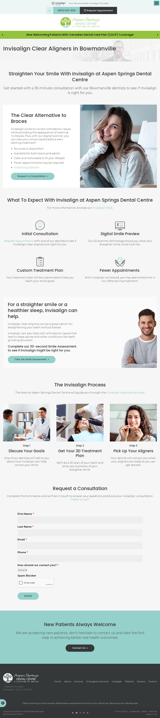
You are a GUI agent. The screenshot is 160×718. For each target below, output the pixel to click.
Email (22, 539)
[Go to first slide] (157, 35)
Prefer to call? (80, 499)
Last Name (26, 526)
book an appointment (72, 703)
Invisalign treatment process (125, 392)
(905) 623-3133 (67, 10)
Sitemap (153, 711)
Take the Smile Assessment (30, 359)
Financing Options (26, 167)
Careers (141, 681)
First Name (26, 513)
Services (78, 681)
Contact (152, 681)
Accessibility (134, 711)
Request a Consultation (32, 176)
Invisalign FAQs (102, 207)
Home (57, 681)
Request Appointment (100, 10)
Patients (129, 681)
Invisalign (117, 681)
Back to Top (151, 714)
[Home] (80, 22)
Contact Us (79, 648)
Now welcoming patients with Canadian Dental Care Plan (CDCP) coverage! (80, 35)
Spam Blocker (27, 575)
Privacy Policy (121, 711)
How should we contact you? (38, 565)
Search (145, 711)
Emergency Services (97, 681)
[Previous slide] (2, 35)
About (67, 681)
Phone (23, 552)
